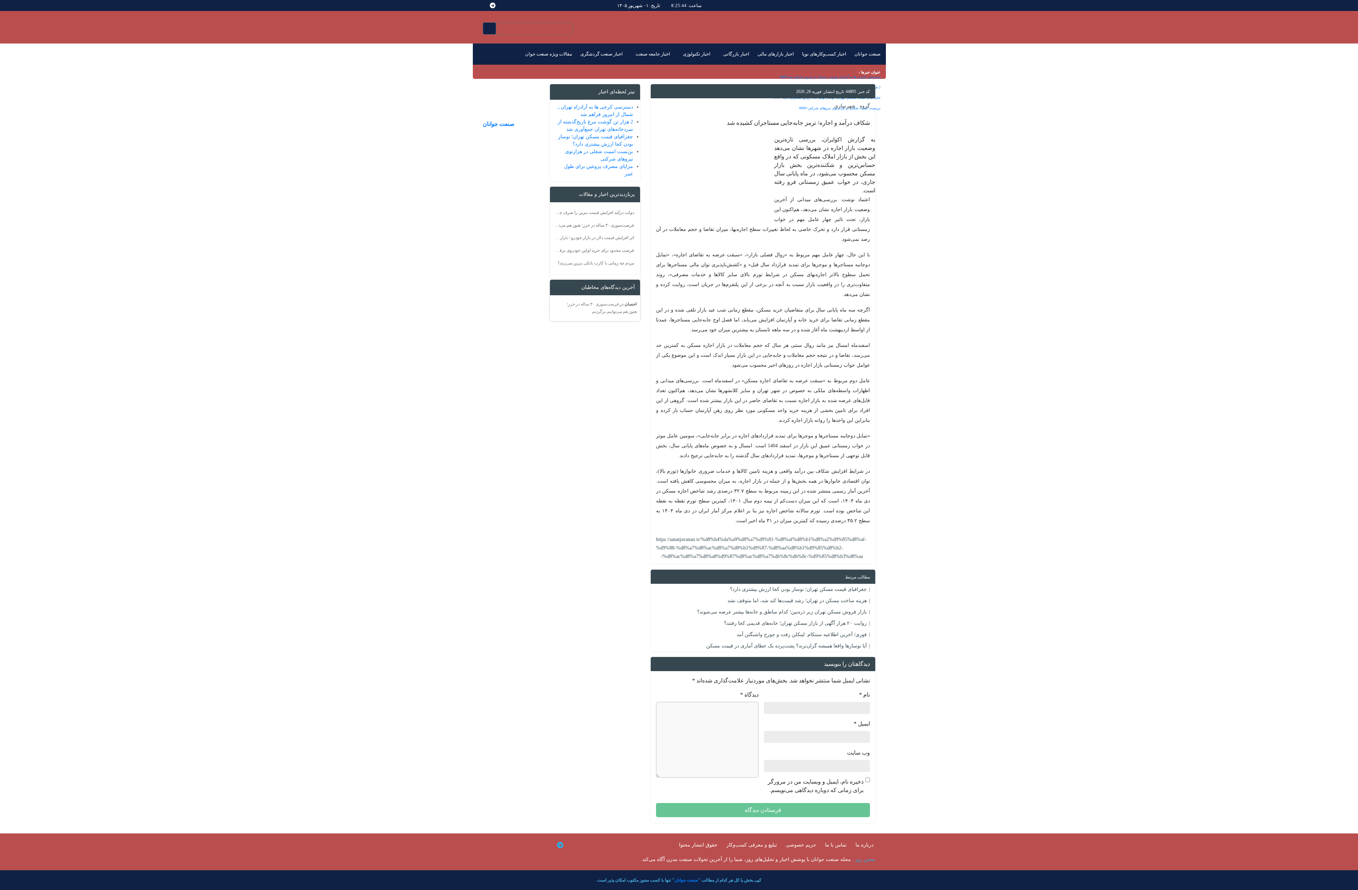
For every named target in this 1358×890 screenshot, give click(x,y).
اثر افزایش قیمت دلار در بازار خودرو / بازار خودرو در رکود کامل (594, 237)
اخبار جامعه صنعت (653, 54)
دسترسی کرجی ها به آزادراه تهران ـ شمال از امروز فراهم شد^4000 (830, 77)
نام (864, 695)
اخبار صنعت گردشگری (601, 54)
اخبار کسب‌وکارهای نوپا (824, 54)
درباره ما (864, 845)
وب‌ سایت (858, 753)
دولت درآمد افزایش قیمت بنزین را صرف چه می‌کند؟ (594, 212)
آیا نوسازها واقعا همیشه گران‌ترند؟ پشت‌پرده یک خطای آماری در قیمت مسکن (786, 645)
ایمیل (862, 724)
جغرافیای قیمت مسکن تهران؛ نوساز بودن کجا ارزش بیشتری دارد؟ (798, 589)
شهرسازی (844, 106)
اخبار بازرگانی (736, 54)
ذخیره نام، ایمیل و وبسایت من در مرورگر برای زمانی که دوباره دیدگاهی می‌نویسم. (816, 786)
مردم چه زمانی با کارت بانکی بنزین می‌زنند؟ (596, 263)
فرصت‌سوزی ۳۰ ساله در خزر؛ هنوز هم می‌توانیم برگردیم (594, 225)
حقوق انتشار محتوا (698, 845)
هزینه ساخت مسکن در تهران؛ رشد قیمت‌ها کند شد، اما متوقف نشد (797, 600)
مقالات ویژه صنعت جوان (548, 54)
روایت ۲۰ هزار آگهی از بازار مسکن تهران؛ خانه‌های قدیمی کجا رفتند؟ (795, 623)
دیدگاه (749, 695)
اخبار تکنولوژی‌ (696, 54)
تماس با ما (836, 845)
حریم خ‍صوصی (801, 845)
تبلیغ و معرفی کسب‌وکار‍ (751, 845)
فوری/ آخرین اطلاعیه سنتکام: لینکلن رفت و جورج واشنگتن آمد (802, 634)
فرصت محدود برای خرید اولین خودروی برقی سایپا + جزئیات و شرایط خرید (594, 250)
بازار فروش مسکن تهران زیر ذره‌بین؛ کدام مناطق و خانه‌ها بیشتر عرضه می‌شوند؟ (782, 612)
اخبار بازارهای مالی (776, 54)
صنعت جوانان (867, 54)
